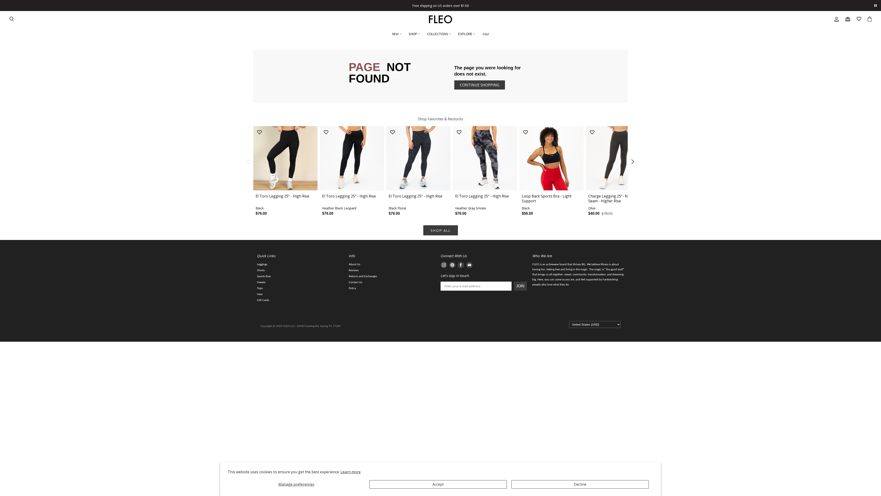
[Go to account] (836, 19)
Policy (352, 288)
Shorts (261, 270)
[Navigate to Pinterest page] (452, 266)
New (259, 294)
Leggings (262, 264)
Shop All (441, 230)
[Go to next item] (633, 162)
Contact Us (355, 282)
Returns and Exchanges (363, 276)
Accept (438, 484)
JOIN (520, 286)
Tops (260, 288)
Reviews (354, 270)
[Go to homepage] (440, 19)
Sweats (261, 282)
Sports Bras (264, 276)
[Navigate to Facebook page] (460, 266)
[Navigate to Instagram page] (443, 266)
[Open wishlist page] (859, 19)
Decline (580, 484)
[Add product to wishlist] (259, 132)
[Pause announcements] (875, 5)
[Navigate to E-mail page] (469, 266)
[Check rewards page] (847, 19)
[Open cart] (869, 19)
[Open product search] (12, 19)
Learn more (350, 471)
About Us (354, 264)
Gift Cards (263, 300)
